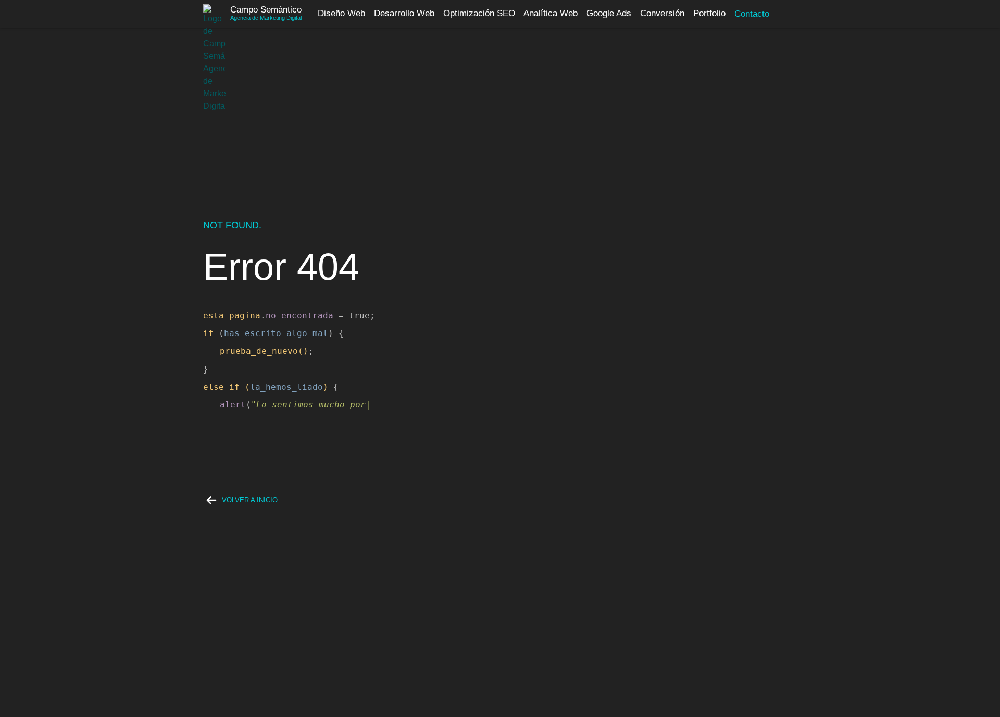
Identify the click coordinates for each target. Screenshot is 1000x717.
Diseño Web (341, 13)
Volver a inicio (250, 500)
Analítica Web (550, 13)
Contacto (751, 14)
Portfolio (709, 13)
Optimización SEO (479, 13)
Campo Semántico (266, 10)
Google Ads (608, 13)
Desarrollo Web (404, 13)
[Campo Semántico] (214, 13)
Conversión (662, 13)
